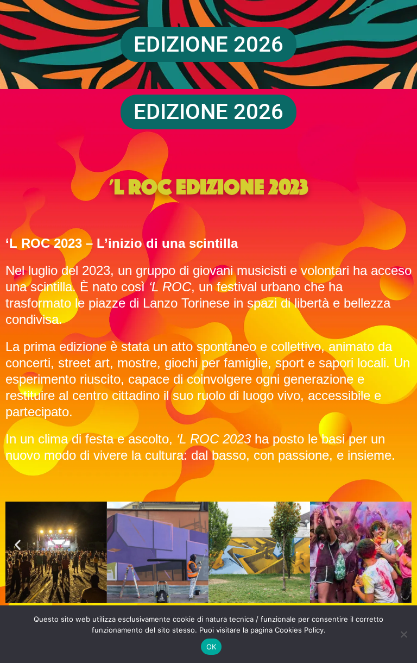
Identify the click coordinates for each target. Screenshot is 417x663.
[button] (17, 544)
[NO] (403, 634)
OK (211, 646)
